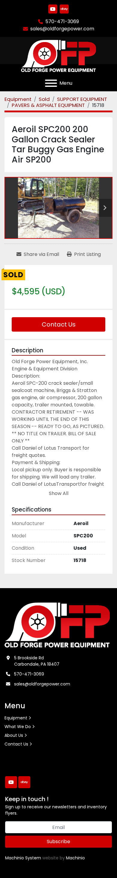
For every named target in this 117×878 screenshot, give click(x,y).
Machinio (75, 858)
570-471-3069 (62, 21)
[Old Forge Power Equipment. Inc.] (57, 624)
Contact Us (59, 324)
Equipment (15, 718)
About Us (13, 735)
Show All (58, 493)
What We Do (17, 727)
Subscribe (58, 841)
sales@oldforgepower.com (62, 28)
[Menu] (51, 83)
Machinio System (23, 858)
